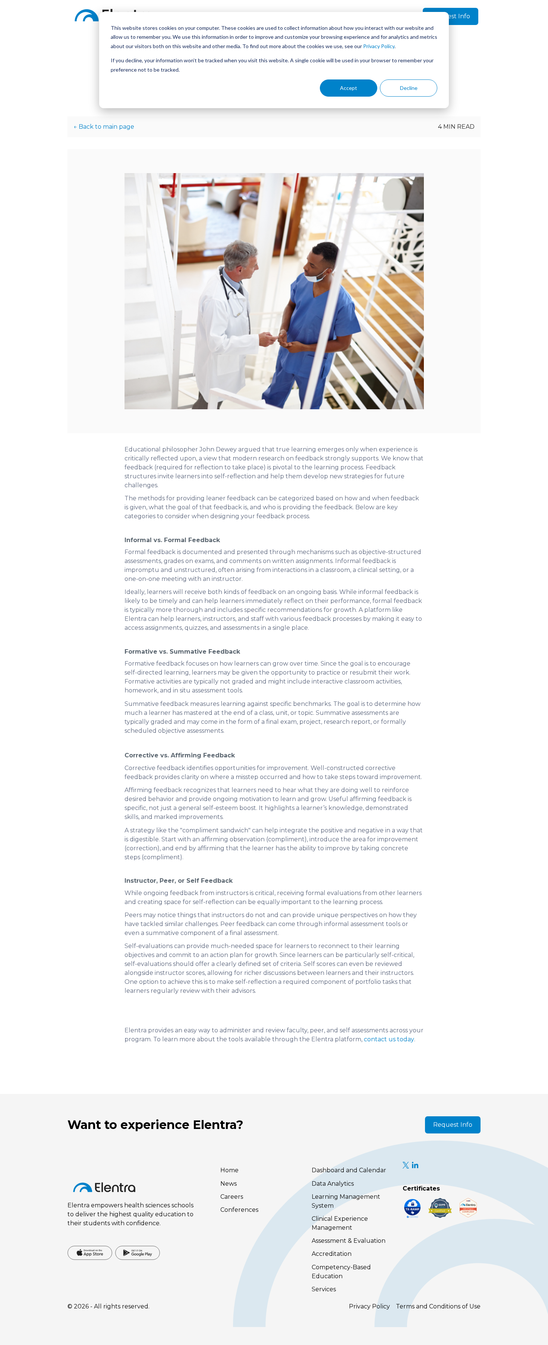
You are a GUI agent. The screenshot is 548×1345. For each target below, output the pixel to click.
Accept (348, 88)
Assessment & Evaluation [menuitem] (348, 1240)
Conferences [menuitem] (239, 1209)
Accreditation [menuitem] (332, 1253)
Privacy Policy (378, 46)
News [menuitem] (228, 1183)
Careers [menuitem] (231, 1196)
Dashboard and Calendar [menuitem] (349, 1170)
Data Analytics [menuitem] (333, 1183)
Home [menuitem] (229, 1170)
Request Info (450, 16)
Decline (409, 88)
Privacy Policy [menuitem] (369, 1306)
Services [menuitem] (324, 1289)
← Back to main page (103, 126)
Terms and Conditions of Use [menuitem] (438, 1306)
